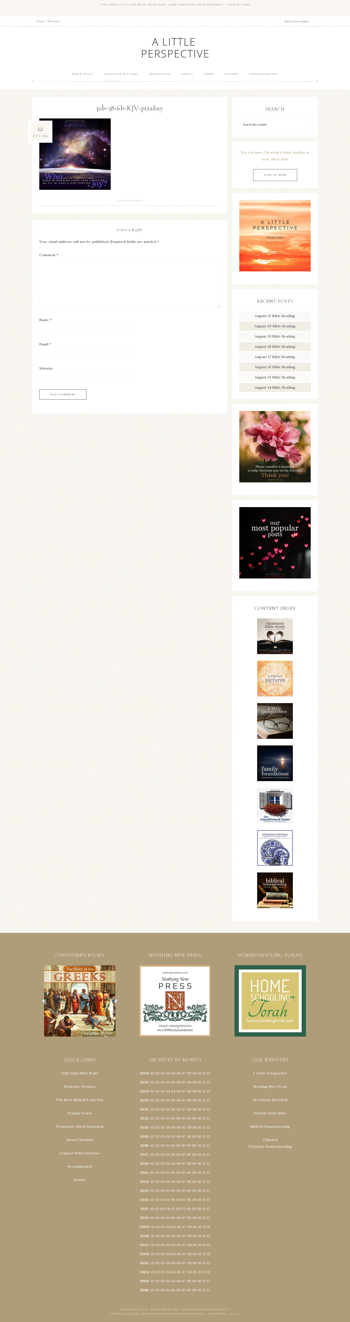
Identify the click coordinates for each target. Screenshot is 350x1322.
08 (189, 1073)
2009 (144, 1227)
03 (163, 1073)
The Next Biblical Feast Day (79, 1100)
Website (46, 368)
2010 (144, 1218)
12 (208, 1082)
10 (199, 1082)
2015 (144, 1172)
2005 (144, 1263)
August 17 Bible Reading (275, 357)
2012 (144, 1200)
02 (158, 1073)
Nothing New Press (270, 1086)
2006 (144, 1254)
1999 (144, 1281)
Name (45, 320)
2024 (144, 1091)
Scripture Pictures (79, 1086)
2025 (144, 1082)
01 (153, 1073)
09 (194, 1082)
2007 (144, 1245)
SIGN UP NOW (275, 174)
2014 (144, 1182)
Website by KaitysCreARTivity (206, 1309)
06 (179, 1073)
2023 (144, 1100)
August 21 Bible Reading (275, 316)
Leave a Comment (130, 200)
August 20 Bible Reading (275, 326)
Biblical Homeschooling (270, 1126)
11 (204, 1082)
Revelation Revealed (270, 1100)
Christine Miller (165, 1309)
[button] (79, 1001)
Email (45, 344)
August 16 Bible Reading (275, 367)
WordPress (217, 1313)
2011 (144, 1209)
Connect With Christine (79, 1153)
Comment (49, 255)
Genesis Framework (188, 1313)
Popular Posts (80, 1113)
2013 (144, 1191)
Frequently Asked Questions (80, 1126)
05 (173, 1073)
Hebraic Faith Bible (270, 1113)
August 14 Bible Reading (275, 387)
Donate (80, 1180)
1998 (144, 1290)
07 (184, 1073)
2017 (144, 1154)
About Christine (80, 1140)
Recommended (80, 1166)
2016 (144, 1163)
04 (168, 1073)
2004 (144, 1272)
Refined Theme (153, 1313)
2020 (144, 1127)
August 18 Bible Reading (275, 346)
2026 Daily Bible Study (79, 1073)
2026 (144, 1073)
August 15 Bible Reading (275, 377)
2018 (144, 1145)
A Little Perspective (175, 47)
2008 (144, 1236)
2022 (144, 1109)
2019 (144, 1136)
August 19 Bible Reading (275, 336)
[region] (80, 1001)
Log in (234, 1313)
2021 (144, 1118)
